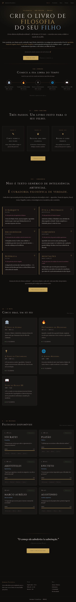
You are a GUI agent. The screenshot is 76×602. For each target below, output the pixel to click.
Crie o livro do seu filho (38, 551)
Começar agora (38, 158)
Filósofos (54, 3)
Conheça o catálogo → (46, 58)
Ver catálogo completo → (67, 425)
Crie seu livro (30, 58)
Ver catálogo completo (38, 289)
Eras (61, 3)
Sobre (72, 3)
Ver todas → (70, 313)
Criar (66, 3)
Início (48, 3)
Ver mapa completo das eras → (38, 95)
